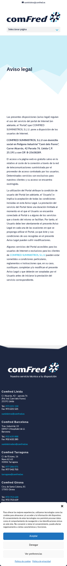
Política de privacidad (41, 561)
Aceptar (33, 536)
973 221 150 (12, 406)
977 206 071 (12, 467)
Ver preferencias (33, 554)
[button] (62, 506)
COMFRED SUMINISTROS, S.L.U (27, 255)
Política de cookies (23, 561)
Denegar (33, 545)
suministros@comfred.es (13, 414)
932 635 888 (12, 437)
